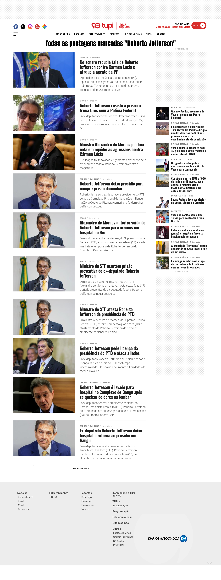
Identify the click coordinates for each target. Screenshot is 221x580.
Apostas (161, 34)
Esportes (114, 34)
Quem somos (120, 522)
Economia (23, 509)
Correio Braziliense (123, 536)
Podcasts (79, 34)
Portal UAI (118, 545)
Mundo (21, 505)
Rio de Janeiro (63, 34)
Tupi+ (149, 34)
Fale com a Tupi (122, 517)
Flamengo (87, 501)
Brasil (21, 501)
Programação (120, 505)
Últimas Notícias (133, 34)
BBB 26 (53, 497)
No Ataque (119, 541)
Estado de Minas (122, 532)
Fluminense (88, 505)
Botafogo (87, 497)
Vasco (85, 509)
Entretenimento (97, 34)
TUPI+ (116, 501)
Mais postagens (80, 468)
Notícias (22, 493)
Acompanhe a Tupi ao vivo (123, 494)
